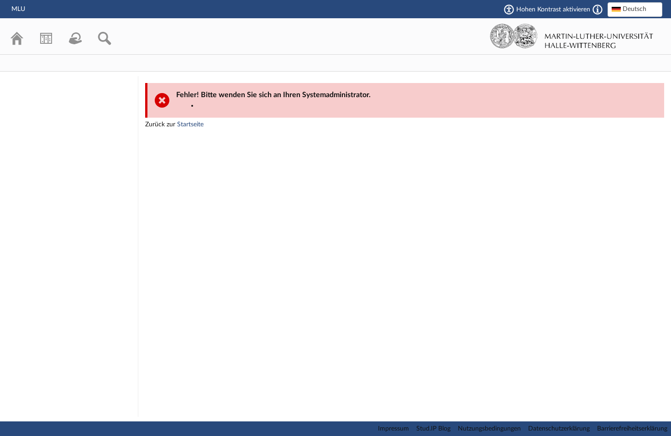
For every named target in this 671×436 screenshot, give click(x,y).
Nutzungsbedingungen (489, 429)
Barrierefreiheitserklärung (632, 429)
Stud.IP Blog (433, 429)
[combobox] (635, 9)
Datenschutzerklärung (559, 429)
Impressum (393, 429)
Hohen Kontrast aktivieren (553, 9)
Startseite (190, 124)
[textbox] (635, 9)
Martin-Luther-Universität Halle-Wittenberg (571, 36)
